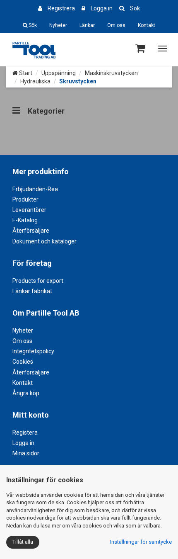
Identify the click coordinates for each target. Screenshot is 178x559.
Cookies (22, 361)
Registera (25, 432)
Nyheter (58, 25)
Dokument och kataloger (44, 241)
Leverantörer (29, 210)
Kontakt (146, 25)
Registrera (61, 8)
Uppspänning (58, 73)
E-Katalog (25, 220)
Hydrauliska (35, 81)
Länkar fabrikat (32, 291)
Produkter (25, 199)
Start (25, 73)
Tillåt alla (22, 542)
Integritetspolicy (33, 351)
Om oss (116, 25)
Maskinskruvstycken (111, 73)
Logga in (102, 8)
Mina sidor (25, 453)
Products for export (37, 280)
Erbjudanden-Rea (35, 189)
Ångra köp (25, 393)
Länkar (87, 25)
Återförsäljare (30, 230)
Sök (135, 8)
